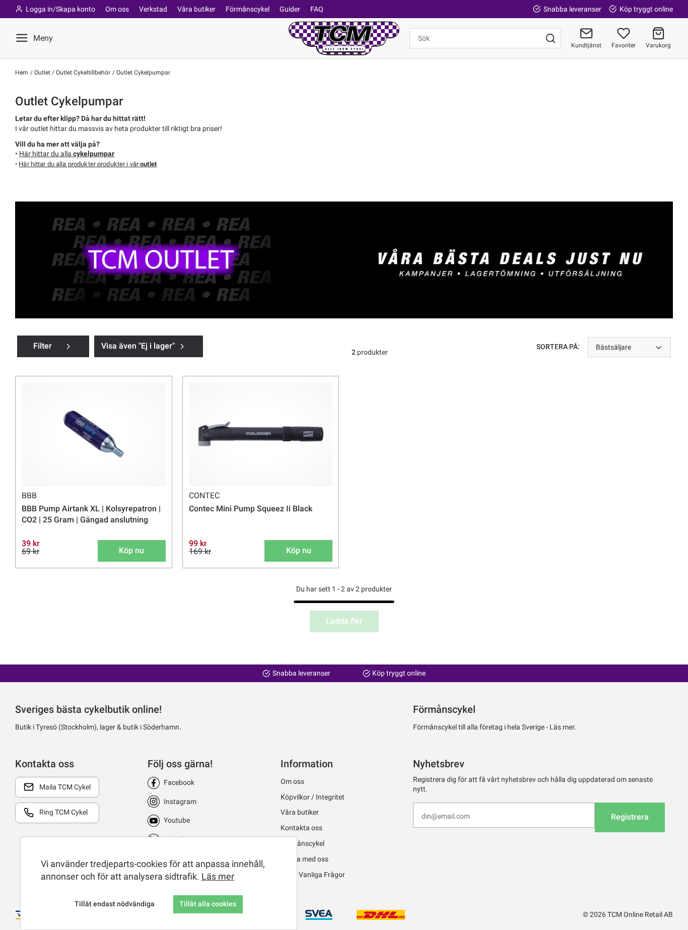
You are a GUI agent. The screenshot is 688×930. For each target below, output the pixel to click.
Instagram (180, 802)
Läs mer (217, 876)
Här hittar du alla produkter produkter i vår (88, 164)
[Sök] (550, 38)
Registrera (630, 817)
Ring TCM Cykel (63, 812)
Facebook (179, 782)
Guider (290, 9)
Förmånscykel (247, 9)
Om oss (117, 9)
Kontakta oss (301, 828)
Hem (21, 72)
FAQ (316, 9)
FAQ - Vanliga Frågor (313, 875)
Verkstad (153, 9)
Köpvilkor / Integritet (313, 797)
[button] (658, 38)
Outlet (41, 72)
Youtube (177, 820)
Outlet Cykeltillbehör (82, 72)
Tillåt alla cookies (207, 904)
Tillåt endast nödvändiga (115, 904)
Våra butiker (196, 9)
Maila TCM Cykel (65, 787)
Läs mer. (562, 727)
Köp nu (131, 550)
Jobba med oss (304, 859)
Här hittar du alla (66, 154)
